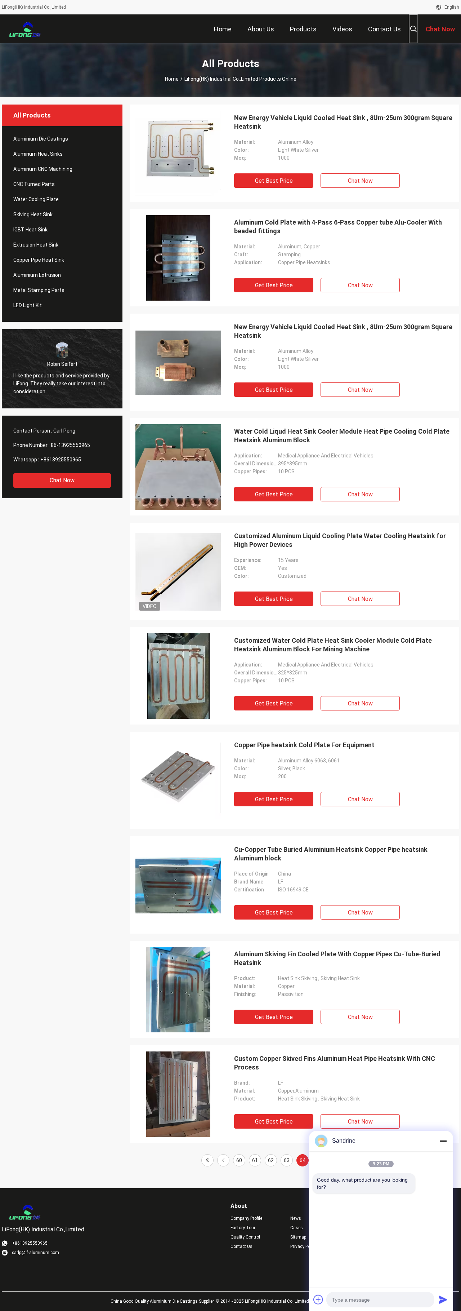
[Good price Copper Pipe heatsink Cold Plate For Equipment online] (178, 780)
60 (239, 1160)
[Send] (443, 1299)
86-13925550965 (70, 445)
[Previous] (223, 1160)
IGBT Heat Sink (30, 229)
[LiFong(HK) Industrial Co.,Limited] (25, 29)
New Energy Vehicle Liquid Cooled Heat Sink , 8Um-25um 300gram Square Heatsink (343, 122)
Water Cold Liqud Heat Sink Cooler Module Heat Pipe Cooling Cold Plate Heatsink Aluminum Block (341, 436)
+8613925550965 (60, 459)
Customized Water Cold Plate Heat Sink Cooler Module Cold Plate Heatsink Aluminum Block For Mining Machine (333, 645)
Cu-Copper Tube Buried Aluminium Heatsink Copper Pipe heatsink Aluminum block (331, 854)
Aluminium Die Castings (40, 139)
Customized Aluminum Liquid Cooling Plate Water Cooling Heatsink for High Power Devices (340, 540)
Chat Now (62, 480)
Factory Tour (242, 1227)
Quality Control (245, 1237)
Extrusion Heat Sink (35, 245)
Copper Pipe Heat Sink (38, 260)
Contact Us (241, 1246)
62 (271, 1160)
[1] (207, 1160)
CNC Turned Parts (34, 184)
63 (287, 1160)
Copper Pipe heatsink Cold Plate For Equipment (304, 745)
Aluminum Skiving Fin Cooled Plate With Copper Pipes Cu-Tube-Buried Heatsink (337, 958)
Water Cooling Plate (36, 199)
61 (255, 1160)
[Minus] (443, 1141)
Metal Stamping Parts (38, 290)
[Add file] (318, 1299)
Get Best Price (274, 180)
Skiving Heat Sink (33, 214)
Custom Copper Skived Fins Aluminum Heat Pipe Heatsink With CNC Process (334, 1063)
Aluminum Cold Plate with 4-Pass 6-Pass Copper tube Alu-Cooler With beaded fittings (338, 226)
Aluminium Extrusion (37, 275)
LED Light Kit (27, 305)
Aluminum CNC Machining (42, 169)
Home (172, 79)
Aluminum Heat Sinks (38, 154)
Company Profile (246, 1218)
